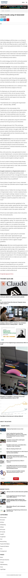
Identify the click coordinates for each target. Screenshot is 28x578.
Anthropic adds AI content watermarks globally (12, 297)
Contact (2, 562)
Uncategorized (3, 551)
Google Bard (3, 536)
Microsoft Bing (3, 541)
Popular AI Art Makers (5, 543)
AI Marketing (3, 524)
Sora (1, 548)
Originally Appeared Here (6, 274)
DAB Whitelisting (3, 564)
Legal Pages (3, 569)
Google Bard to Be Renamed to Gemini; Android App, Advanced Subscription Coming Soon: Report (17, 457)
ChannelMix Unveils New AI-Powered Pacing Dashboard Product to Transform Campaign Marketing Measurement (17, 467)
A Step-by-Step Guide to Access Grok (15, 428)
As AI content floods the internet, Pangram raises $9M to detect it (16, 496)
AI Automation (3, 517)
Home (3, 10)
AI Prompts (2, 529)
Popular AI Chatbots (4, 546)
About (1, 557)
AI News (2, 527)
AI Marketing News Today (15, 575)
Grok (1, 539)
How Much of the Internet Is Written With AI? (11, 416)
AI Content (7, 10)
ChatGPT (2, 534)
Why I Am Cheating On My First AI (14, 448)
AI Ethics (2, 522)
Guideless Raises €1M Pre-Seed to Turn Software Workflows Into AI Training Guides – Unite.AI (17, 500)
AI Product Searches (4, 559)
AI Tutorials (2, 531)
